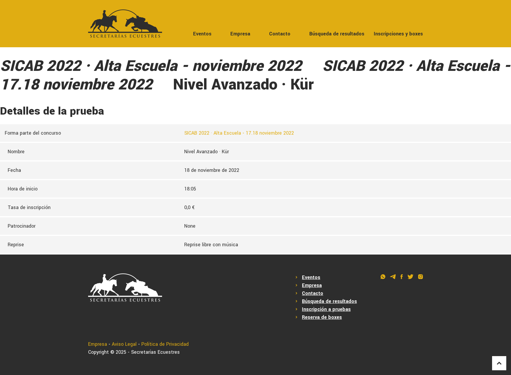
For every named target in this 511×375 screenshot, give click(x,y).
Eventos (202, 33)
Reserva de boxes (322, 317)
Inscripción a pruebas (326, 309)
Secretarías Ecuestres (155, 352)
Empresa (240, 33)
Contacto (279, 33)
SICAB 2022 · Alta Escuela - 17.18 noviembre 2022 (239, 133)
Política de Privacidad (165, 344)
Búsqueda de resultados (336, 33)
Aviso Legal (124, 344)
